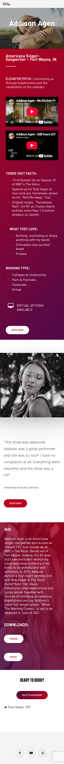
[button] (17, 330)
